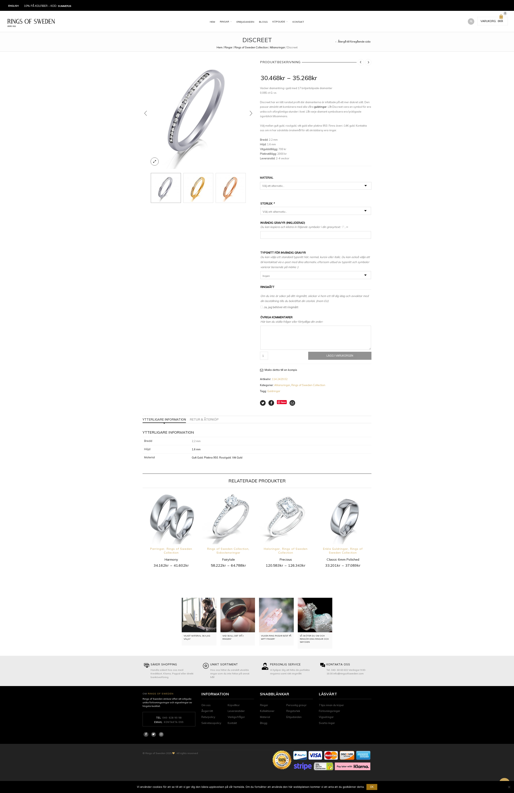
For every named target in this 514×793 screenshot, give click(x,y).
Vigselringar (326, 717)
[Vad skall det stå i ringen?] (237, 615)
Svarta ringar (327, 723)
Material (266, 177)
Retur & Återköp (204, 419)
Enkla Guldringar (335, 549)
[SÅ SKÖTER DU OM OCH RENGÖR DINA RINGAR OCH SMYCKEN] (315, 615)
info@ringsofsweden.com (348, 673)
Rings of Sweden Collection (251, 47)
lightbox (155, 162)
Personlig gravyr (296, 705)
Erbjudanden (245, 21)
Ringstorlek (293, 711)
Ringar (224, 21)
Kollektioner (267, 711)
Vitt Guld (237, 457)
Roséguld (225, 457)
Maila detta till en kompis (281, 370)
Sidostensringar (228, 552)
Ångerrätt (207, 711)
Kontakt (298, 21)
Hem (212, 21)
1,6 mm (196, 449)
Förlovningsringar (329, 711)
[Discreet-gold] (198, 188)
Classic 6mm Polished (343, 559)
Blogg (263, 21)
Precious (285, 559)
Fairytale (228, 559)
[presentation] (146, 113)
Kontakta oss (174, 722)
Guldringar (273, 391)
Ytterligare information (164, 419)
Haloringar (272, 549)
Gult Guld (197, 457)
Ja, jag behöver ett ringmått (281, 307)
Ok (372, 786)
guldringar (320, 106)
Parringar (157, 549)
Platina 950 (211, 457)
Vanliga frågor (236, 717)
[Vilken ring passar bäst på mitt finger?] (276, 615)
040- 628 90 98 (172, 717)
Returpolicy (208, 717)
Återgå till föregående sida (354, 41)
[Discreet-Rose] (231, 188)
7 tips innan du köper (331, 705)
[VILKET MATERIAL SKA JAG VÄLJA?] (199, 615)
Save (283, 402)
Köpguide (278, 21)
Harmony (171, 559)
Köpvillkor (234, 705)
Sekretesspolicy (211, 723)
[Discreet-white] (198, 113)
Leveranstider (236, 711)
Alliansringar (277, 47)
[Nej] (509, 787)
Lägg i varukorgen (339, 355)
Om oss (206, 705)
